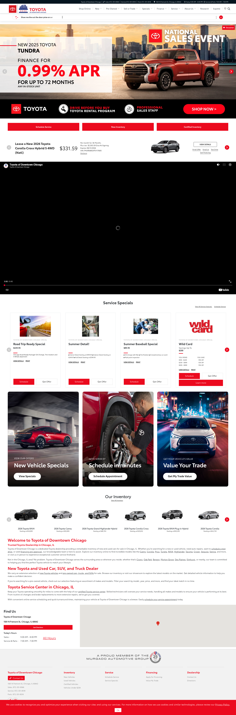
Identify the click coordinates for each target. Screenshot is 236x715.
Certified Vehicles (71, 684)
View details (205, 144)
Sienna (213, 551)
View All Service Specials (203, 306)
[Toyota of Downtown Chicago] (27, 8)
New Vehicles (69, 677)
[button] (158, 623)
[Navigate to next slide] (234, 71)
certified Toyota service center (91, 591)
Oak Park (148, 559)
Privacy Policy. (222, 704)
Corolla (150, 551)
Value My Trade (152, 680)
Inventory (69, 672)
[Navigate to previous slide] (2, 71)
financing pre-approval (31, 551)
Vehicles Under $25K (72, 687)
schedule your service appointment (160, 599)
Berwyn (156, 559)
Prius (157, 551)
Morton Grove (167, 559)
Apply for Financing (154, 677)
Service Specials (111, 680)
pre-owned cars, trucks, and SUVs (78, 573)
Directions (191, 680)
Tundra (164, 551)
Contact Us (17, 678)
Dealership (193, 672)
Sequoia (204, 551)
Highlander (179, 551)
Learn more (201, 382)
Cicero (140, 559)
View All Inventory (117, 500)
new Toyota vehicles (49, 573)
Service (109, 672)
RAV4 (170, 551)
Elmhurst (191, 559)
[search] (229, 8)
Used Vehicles (69, 680)
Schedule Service (220, 306)
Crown (197, 551)
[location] (154, 2)
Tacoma (189, 551)
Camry (143, 551)
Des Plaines (180, 559)
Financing (151, 672)
